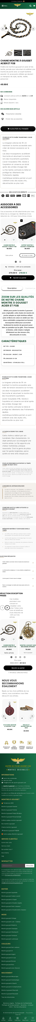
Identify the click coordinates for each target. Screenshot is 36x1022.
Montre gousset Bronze (9, 961)
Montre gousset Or (7, 950)
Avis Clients (5, 853)
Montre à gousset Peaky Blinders (12, 813)
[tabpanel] (9, 53)
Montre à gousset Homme (9, 806)
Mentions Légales (8, 1003)
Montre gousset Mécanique (10, 976)
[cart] (34, 6)
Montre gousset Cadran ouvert (11, 896)
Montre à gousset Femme (9, 810)
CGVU (11, 1007)
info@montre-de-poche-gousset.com (15, 782)
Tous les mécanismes (8, 997)
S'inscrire (29, 866)
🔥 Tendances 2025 (8, 803)
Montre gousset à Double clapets (12, 903)
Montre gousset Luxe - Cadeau (11, 921)
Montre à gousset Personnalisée (11, 817)
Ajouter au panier (19, 278)
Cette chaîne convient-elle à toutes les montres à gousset (15, 562)
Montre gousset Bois (8, 964)
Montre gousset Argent (9, 954)
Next (33, 28)
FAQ (3, 856)
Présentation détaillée (13, 114)
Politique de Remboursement (11, 1005)
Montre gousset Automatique (10, 980)
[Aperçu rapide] (4, 240)
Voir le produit (28, 652)
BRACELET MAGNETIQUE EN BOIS (26, 726)
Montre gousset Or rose (9, 957)
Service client (8, 780)
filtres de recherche (17, 793)
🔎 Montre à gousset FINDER (10, 830)
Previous (2, 28)
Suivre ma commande (10, 778)
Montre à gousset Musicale (10, 990)
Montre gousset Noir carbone (10, 947)
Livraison (30, 1005)
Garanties (23, 1005)
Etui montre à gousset (8, 823)
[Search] (30, 6)
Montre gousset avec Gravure (11, 968)
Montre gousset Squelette (9, 892)
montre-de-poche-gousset (16, 1012)
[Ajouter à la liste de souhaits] (14, 240)
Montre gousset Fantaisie (9, 935)
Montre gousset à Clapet (9, 899)
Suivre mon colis (7, 842)
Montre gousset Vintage (9, 918)
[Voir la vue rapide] (5, 718)
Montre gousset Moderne (9, 925)
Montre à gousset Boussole (10, 993)
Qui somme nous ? (7, 849)
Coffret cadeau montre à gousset (12, 820)
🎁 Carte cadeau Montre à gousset (12, 834)
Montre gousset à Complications (11, 986)
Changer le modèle (28, 255)
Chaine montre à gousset (9, 827)
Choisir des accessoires (14, 119)
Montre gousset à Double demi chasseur (14, 910)
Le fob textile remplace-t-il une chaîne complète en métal (16, 570)
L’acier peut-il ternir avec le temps (11, 578)
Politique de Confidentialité (23, 1003)
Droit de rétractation (20, 1007)
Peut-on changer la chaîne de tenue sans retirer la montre (15, 585)
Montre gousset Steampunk (10, 932)
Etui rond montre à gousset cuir (9, 725)
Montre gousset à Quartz (9, 983)
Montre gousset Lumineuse (10, 939)
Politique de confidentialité (12, 875)
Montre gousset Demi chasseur (11, 906)
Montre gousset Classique (9, 928)
